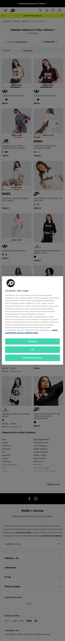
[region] (32, 320)
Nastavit (32, 341)
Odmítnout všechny (32, 358)
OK (32, 349)
